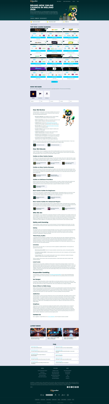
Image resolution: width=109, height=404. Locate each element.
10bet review (54, 78)
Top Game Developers (55, 378)
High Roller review (54, 52)
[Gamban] (55, 395)
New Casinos (59, 1)
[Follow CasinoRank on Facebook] (68, 387)
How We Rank (67, 373)
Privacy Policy (49, 402)
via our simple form (51, 316)
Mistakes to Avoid (55, 370)
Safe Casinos (42, 372)
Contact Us (67, 378)
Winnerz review (38, 78)
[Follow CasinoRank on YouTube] (74, 387)
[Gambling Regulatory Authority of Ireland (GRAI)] (42, 395)
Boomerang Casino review (71, 78)
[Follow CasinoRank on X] (72, 387)
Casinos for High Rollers (42, 373)
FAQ (67, 375)
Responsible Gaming (55, 373)
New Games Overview (55, 372)
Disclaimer (67, 376)
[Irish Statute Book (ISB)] (49, 395)
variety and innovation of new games (53, 125)
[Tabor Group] (59, 395)
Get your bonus (38, 37)
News (78, 1)
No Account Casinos (42, 375)
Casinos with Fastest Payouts (42, 370)
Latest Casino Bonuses (66, 1)
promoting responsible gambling (55, 274)
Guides (74, 1)
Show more (54, 81)
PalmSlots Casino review (70, 52)
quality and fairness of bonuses (52, 122)
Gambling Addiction (55, 376)
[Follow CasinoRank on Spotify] (76, 387)
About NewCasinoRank (67, 370)
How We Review (67, 372)
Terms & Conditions (60, 402)
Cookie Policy (38, 402)
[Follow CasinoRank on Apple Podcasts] (78, 387)
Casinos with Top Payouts (42, 376)
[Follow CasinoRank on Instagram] (70, 387)
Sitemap (71, 402)
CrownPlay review (38, 52)
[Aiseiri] (63, 395)
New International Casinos (55, 375)
